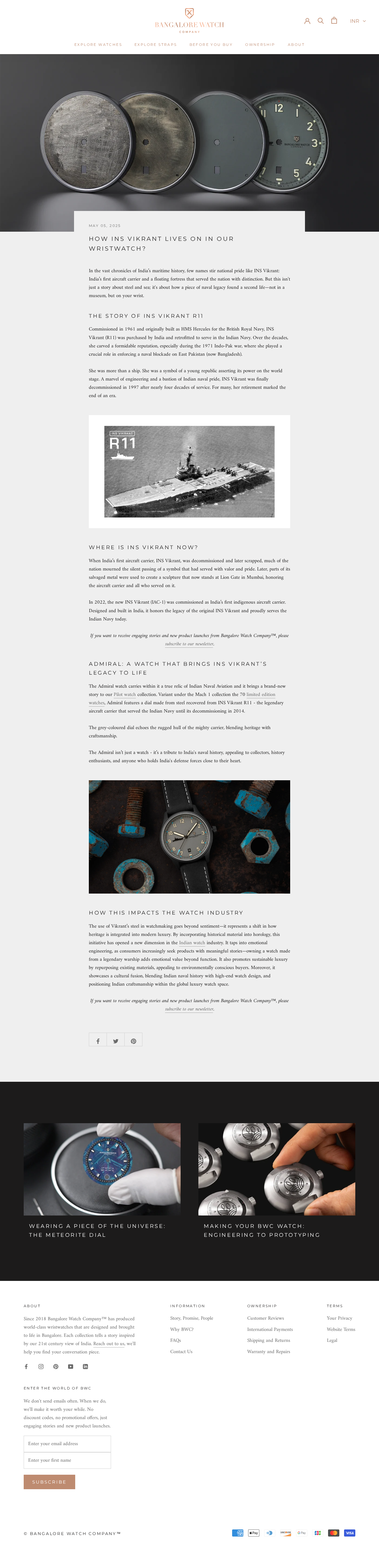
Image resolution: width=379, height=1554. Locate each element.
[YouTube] (70, 1366)
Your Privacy (339, 1319)
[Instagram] (41, 1366)
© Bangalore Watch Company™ (72, 1533)
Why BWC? (182, 1330)
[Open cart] (334, 20)
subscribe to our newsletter (189, 644)
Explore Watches (98, 44)
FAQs (175, 1341)
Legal (332, 1341)
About (296, 44)
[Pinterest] (55, 1366)
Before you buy (211, 44)
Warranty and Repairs (268, 1352)
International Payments (270, 1330)
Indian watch (192, 943)
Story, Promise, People (191, 1319)
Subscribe (49, 1482)
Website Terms (341, 1330)
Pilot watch (125, 694)
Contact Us (181, 1352)
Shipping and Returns (268, 1341)
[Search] (321, 20)
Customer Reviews (265, 1319)
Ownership (260, 44)
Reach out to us (108, 1343)
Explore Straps (155, 44)
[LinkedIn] (85, 1366)
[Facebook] (26, 1366)
